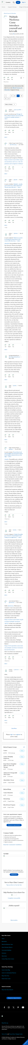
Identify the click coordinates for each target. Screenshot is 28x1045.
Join (18, 2)
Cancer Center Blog (6, 970)
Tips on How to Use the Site (14, 885)
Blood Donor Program (9, 805)
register (18, 734)
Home (3, 7)
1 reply (6, 227)
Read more (14, 874)
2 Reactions (7, 660)
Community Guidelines (6, 950)
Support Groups (12, 7)
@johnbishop (11, 602)
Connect (7, 2)
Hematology (6, 798)
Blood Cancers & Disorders (9, 13)
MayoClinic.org (5, 1023)
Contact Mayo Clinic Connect (8, 958)
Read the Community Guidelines (12, 844)
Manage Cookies (19, 1034)
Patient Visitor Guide (6, 978)
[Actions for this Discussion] (23, 78)
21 (5, 98)
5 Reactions (7, 518)
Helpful (8, 79)
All (24, 747)
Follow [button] (22, 750)
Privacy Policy (12, 1034)
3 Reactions (6, 81)
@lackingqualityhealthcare (14, 357)
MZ (16, 33)
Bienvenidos (14, 920)
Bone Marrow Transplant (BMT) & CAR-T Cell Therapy (9, 765)
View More (14, 728)
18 (14, 95)
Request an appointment (14, 825)
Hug (12, 79)
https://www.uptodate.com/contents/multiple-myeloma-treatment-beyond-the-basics (14, 647)
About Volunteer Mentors (7, 947)
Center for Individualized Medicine (9, 972)
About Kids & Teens (8, 780)
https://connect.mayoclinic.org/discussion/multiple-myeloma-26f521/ (14, 621)
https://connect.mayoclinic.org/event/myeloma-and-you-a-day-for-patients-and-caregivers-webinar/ (14, 161)
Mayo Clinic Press (5, 975)
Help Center (4, 956)
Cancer (5, 750)
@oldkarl (16, 233)
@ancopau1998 (17, 109)
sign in (12, 734)
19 (18, 95)
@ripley (14, 385)
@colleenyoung (13, 144)
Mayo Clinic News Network (7, 989)
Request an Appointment (14, 998)
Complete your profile (14, 898)
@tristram (10, 606)
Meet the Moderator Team (7, 944)
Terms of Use (4, 1034)
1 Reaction (7, 134)
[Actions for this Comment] (22, 131)
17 (11, 95)
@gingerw (11, 449)
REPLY (6, 137)
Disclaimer (4, 953)
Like (4, 79)
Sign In (23, 2)
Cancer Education (8, 792)
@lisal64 (15, 179)
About (3, 938)
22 (8, 98)
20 (21, 95)
